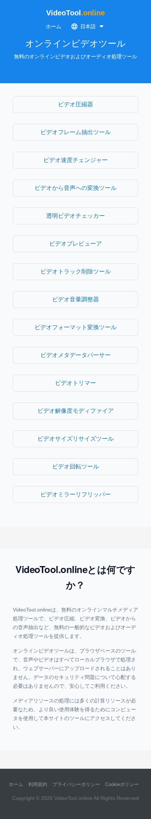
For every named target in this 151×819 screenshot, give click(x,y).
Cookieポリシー (122, 784)
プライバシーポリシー (76, 784)
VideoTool (75, 13)
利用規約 (37, 784)
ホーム (53, 26)
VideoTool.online (73, 798)
